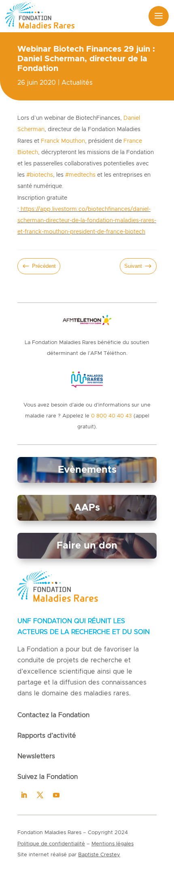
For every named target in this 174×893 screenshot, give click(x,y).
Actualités (77, 82)
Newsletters (36, 756)
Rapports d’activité (46, 735)
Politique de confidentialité (51, 844)
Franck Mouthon (63, 141)
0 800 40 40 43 (111, 416)
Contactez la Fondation (53, 715)
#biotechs (39, 175)
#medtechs (80, 175)
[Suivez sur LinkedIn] (23, 795)
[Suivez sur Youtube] (56, 795)
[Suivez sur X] (40, 795)
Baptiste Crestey (99, 855)
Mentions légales (112, 844)
